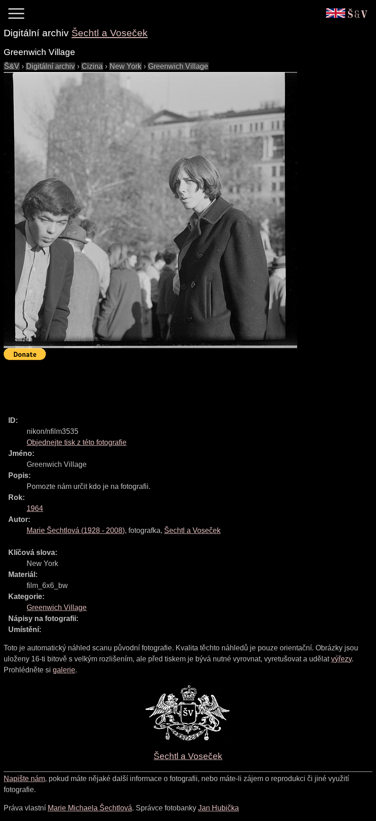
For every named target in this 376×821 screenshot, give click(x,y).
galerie (64, 670)
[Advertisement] (170, 384)
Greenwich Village (178, 66)
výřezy (341, 659)
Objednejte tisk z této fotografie (77, 442)
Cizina (92, 66)
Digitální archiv (50, 66)
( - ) (76, 530)
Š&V (11, 66)
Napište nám (24, 778)
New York (125, 66)
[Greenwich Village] (150, 210)
